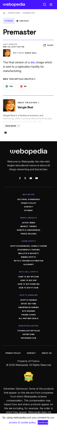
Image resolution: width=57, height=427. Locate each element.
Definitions (14, 13)
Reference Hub (28, 338)
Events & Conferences (28, 230)
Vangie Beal (31, 53)
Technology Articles (28, 330)
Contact (28, 207)
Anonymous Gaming (28, 307)
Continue (43, 422)
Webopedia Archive (28, 326)
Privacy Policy (28, 203)
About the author (28, 102)
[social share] (20, 178)
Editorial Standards (28, 199)
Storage (9, 21)
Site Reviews (28, 311)
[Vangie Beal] (6, 50)
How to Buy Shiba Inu (29, 284)
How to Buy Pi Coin (28, 288)
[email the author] (5, 132)
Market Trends (28, 226)
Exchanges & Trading (28, 249)
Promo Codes (28, 315)
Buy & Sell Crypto (28, 272)
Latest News (28, 222)
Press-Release (28, 234)
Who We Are (28, 194)
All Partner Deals (28, 318)
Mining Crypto (28, 257)
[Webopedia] (14, 4)
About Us (47, 353)
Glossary (28, 264)
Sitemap (28, 210)
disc (33, 62)
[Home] (4, 13)
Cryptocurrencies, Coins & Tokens (28, 246)
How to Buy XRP (28, 280)
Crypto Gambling (28, 295)
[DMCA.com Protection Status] (28, 373)
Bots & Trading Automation (28, 261)
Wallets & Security (28, 253)
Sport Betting (28, 303)
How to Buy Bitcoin (28, 276)
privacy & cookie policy (22, 422)
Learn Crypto (28, 241)
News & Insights (28, 218)
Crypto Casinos (28, 300)
